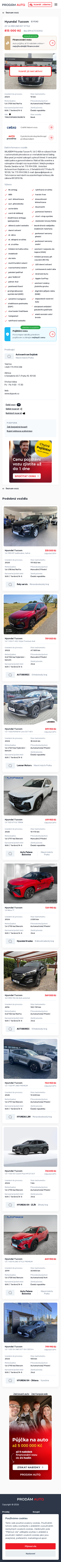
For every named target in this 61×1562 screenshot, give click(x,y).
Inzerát (42, 4)
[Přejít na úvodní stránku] (13, 4)
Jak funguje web (39, 1394)
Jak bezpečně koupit (17, 427)
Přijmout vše (30, 1546)
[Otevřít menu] (56, 4)
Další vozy (11, 405)
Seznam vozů (12, 13)
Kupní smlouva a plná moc (19, 431)
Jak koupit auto (21, 1394)
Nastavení (30, 1553)
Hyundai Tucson (13, 550)
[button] (15, 413)
